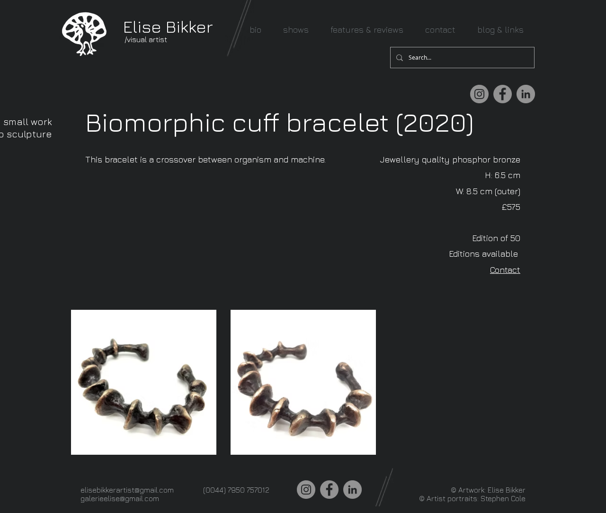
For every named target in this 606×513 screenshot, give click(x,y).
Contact (505, 270)
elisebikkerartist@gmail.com (127, 490)
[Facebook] (502, 94)
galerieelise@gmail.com (119, 498)
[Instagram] (479, 94)
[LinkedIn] (526, 94)
